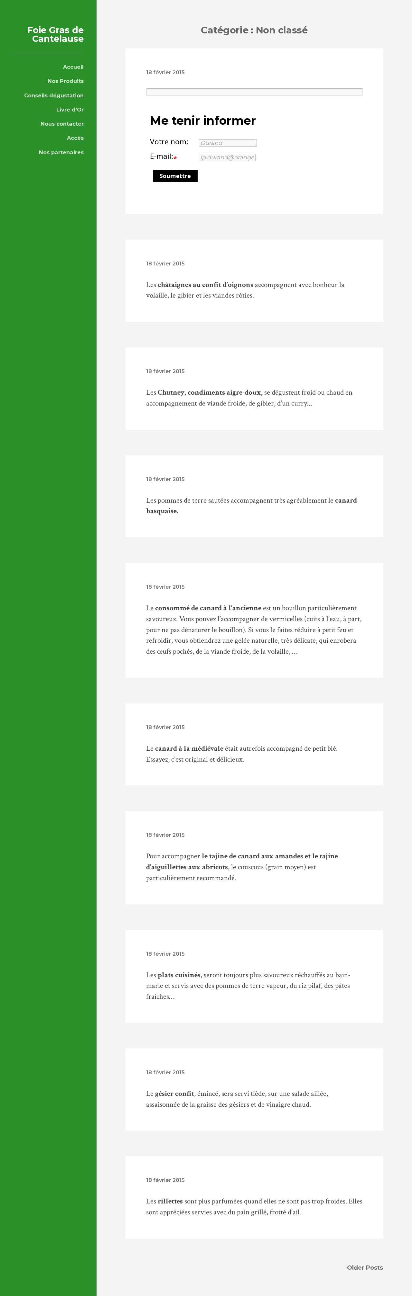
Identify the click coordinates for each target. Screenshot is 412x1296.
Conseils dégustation (54, 95)
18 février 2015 (165, 72)
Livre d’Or (70, 109)
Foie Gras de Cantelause (55, 34)
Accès (75, 138)
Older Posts (365, 1267)
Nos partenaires (61, 152)
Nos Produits (66, 81)
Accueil (73, 67)
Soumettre (175, 176)
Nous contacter (62, 124)
